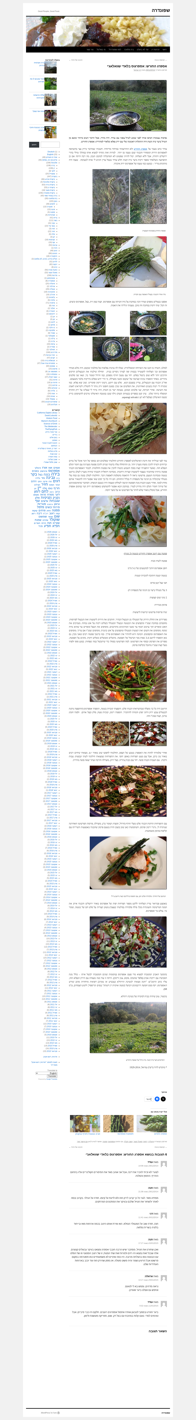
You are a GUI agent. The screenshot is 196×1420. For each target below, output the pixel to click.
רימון (34, 513)
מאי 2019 (53, 749)
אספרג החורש (140, 149)
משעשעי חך (52, 371)
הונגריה (52, 311)
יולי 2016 (53, 840)
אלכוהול (54, 163)
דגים (55, 251)
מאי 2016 (53, 845)
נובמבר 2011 (52, 993)
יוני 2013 (53, 941)
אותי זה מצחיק (51, 157)
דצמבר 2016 (52, 826)
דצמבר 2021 (52, 672)
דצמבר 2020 (52, 705)
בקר (53, 223)
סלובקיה (52, 330)
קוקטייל (52, 174)
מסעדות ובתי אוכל (48, 363)
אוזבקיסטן (51, 278)
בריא (55, 218)
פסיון (49, 511)
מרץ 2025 (53, 576)
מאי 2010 (53, 1043)
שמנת (38, 520)
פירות (55, 380)
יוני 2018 (53, 776)
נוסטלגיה (53, 374)
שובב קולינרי (52, 459)
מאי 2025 (53, 570)
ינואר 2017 (53, 823)
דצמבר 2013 (52, 925)
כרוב (57, 491)
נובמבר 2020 (52, 708)
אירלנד (52, 286)
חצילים (37, 485)
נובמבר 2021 (52, 675)
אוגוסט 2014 (52, 903)
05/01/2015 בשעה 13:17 (148, 1280)
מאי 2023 (53, 631)
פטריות (42, 504)
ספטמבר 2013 (51, 933)
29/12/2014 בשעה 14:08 (148, 1166)
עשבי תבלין (128, 1142)
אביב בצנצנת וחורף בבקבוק (87, 1134)
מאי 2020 (53, 724)
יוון (54, 317)
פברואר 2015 (52, 886)
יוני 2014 (53, 908)
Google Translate (51, 1079)
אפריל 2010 (52, 1046)
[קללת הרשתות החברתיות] (50, 100)
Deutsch (51, 152)
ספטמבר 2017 (51, 801)
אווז (50, 467)
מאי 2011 (53, 1010)
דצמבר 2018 (52, 760)
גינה (55, 248)
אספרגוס (111, 1142)
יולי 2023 (53, 625)
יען (54, 237)
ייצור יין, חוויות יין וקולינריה (47, 448)
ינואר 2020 (53, 735)
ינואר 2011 (53, 1021)
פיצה (53, 209)
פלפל (40, 507)
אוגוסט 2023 (52, 623)
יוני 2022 (53, 656)
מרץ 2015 (53, 884)
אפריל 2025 (52, 573)
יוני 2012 (53, 974)
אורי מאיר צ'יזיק (51, 432)
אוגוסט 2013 (52, 936)
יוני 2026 (53, 537)
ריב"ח (45, 513)
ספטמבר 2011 (51, 999)
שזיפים (45, 520)
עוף (53, 242)
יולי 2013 (53, 939)
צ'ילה (53, 338)
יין (54, 168)
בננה (47, 474)
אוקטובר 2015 (51, 864)
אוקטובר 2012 (51, 963)
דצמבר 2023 (52, 612)
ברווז (58, 478)
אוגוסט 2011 (52, 1002)
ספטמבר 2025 (51, 562)
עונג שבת (53, 454)
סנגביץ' (50, 207)
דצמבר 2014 (52, 892)
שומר (50, 516)
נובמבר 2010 (52, 1026)
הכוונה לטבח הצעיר (49, 443)
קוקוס (34, 510)
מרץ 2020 (53, 730)
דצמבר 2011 (52, 991)
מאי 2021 (53, 691)
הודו (53, 229)
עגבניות (54, 500)
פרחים (54, 385)
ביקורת (54, 176)
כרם (55, 267)
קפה (58, 513)
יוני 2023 (53, 628)
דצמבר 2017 (52, 793)
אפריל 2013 (52, 947)
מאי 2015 (53, 878)
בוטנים (35, 471)
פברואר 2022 (52, 667)
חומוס (51, 485)
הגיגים (54, 253)
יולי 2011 (53, 1004)
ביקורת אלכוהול (49, 182)
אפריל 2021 (52, 694)
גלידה (53, 391)
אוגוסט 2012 (52, 969)
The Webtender (50, 426)
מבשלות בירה (50, 360)
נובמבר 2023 (52, 614)
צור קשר (90, 49)
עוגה (53, 393)
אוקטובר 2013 (51, 930)
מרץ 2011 (53, 1015)
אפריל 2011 (52, 1013)
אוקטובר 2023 (51, 617)
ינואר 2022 (53, 669)
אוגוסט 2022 (52, 653)
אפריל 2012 (52, 980)
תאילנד (52, 349)
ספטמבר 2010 (51, 1032)
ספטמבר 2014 (51, 900)
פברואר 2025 (52, 579)
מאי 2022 (53, 658)
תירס (43, 523)
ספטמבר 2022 (51, 650)
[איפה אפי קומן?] (50, 116)
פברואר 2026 (52, 548)
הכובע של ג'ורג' (76, 60)
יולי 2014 (53, 906)
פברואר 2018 (52, 787)
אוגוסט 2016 (52, 837)
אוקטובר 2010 (51, 1029)
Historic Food (51, 418)
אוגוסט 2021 (52, 683)
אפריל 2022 (52, 661)
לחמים (52, 204)
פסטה (105, 1142)
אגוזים (56, 467)
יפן (54, 319)
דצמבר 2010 (52, 1024)
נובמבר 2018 (52, 763)
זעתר (57, 485)
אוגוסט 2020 (52, 716)
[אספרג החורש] (152, 1123)
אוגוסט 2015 (52, 870)
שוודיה (52, 347)
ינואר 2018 (53, 790)
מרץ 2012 (53, 982)
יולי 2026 (53, 535)
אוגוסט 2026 (52, 532)
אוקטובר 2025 (51, 559)
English (50, 154)
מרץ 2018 (53, 785)
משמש (36, 495)
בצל (40, 474)
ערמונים (50, 504)
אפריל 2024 (52, 601)
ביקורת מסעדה (49, 193)
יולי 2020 (53, 719)
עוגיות (53, 396)
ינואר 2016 (53, 856)
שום (57, 516)
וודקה (45, 481)
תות (49, 523)
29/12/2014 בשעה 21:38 (148, 1192)
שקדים (56, 523)
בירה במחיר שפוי (50, 196)
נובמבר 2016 (52, 829)
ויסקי (40, 481)
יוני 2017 (53, 809)
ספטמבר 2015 (51, 867)
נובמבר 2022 (52, 645)
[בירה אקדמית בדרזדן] (50, 67)
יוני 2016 (53, 842)
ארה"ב (52, 295)
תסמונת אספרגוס (126, 1134)
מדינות (54, 275)
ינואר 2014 (53, 922)
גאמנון (54, 440)
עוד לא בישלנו (143, 49)
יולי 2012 (53, 971)
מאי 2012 (53, 977)
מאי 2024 (53, 598)
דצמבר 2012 (52, 958)
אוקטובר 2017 (51, 798)
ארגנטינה (51, 292)
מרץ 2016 (53, 851)
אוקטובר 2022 (51, 647)
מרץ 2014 (53, 917)
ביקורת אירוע (50, 179)
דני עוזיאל (137, 70)
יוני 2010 (53, 1040)
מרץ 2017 (53, 818)
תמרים (37, 523)
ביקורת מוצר (50, 190)
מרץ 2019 (53, 754)
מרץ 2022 (53, 664)
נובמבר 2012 (52, 960)
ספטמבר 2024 (51, 590)
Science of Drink (50, 424)
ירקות (145, 1142)
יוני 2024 (53, 595)
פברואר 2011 (52, 1018)
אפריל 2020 (52, 727)
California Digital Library (47, 413)
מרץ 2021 (53, 697)
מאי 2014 (53, 911)
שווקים (52, 366)
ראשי (164, 49)
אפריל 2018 (52, 782)
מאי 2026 (53, 540)
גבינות (55, 245)
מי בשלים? (101, 49)
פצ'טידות (51, 215)
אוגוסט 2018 (52, 771)
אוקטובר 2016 (51, 831)
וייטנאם (52, 314)
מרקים (54, 369)
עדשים (44, 501)
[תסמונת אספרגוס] (118, 1123)
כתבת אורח (53, 270)
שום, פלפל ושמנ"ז (50, 462)
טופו (50, 488)
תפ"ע (47, 526)
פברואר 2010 (52, 1051)
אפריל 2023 (52, 634)
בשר (55, 220)
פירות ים (54, 382)
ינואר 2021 (53, 702)
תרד (40, 526)
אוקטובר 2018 (51, 765)
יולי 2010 (53, 1037)
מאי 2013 (53, 944)
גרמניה (52, 303)
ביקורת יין (51, 187)
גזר (43, 478)
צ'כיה (53, 341)
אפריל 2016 (52, 848)
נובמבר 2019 (52, 738)
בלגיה (53, 300)
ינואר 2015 (53, 889)
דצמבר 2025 (52, 554)
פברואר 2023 (52, 636)
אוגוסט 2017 (52, 804)
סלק (37, 497)
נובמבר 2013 (52, 928)
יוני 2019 (53, 746)
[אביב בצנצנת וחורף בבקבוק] (85, 1123)
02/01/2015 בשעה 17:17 (148, 1243)
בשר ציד (52, 226)
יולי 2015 (53, 873)
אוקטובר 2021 (51, 677)
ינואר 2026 (53, 551)
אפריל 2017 (52, 815)
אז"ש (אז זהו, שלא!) (49, 160)
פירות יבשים (52, 507)
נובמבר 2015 (52, 862)
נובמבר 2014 (52, 895)
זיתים (33, 481)
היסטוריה (53, 256)
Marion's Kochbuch (49, 421)
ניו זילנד (52, 327)
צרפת (53, 344)
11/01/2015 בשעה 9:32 (148, 1306)
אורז (44, 467)
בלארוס (52, 297)
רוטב (52, 513)
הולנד (53, 308)
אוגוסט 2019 (52, 743)
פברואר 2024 (52, 606)
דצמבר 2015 (52, 859)
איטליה (151, 1142)
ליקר (53, 171)
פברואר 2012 (52, 985)
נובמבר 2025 (52, 557)
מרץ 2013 (53, 949)
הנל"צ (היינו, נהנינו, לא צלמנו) (45, 259)
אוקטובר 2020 (51, 710)
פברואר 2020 (52, 732)
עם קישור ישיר (82, 1142)
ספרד (53, 333)
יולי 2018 (53, 774)
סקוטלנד (51, 336)
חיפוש (34, 145)
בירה (53, 165)
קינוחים (54, 388)
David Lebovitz (51, 415)
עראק (57, 504)
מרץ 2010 (53, 1048)
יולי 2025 (53, 565)
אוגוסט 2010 (52, 1035)
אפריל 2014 (52, 914)
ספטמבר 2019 (51, 741)
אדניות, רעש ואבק (50, 1057)
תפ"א (56, 526)
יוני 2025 (53, 568)
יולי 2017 (53, 807)
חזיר (53, 231)
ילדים (55, 262)
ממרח (50, 494)
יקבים (53, 358)
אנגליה (52, 289)
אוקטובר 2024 (51, 587)
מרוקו (53, 325)
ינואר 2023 (53, 639)
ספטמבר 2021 (51, 680)
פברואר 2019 (52, 757)
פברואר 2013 (52, 952)
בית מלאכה (129, 49)
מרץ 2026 (53, 546)
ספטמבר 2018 (51, 768)
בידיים (55, 435)
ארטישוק (43, 471)
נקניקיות (52, 240)
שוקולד (52, 399)
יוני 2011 (53, 1007)
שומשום (43, 516)
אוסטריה (51, 281)
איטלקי (38, 468)
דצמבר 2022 (52, 642)
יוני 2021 (53, 688)
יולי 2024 (53, 592)
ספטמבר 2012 (51, 966)
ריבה (39, 513)
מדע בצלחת (52, 451)
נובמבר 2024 (52, 584)
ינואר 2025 (53, 581)
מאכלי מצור (138, 1142)
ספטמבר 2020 (51, 713)
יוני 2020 (53, 721)
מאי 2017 (53, 812)
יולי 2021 (53, 686)
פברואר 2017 (52, 820)
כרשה (52, 492)
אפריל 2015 (52, 881)
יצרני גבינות (50, 355)
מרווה (43, 494)
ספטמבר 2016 (51, 834)
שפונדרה (161, 10)
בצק (55, 201)
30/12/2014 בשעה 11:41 (148, 1217)
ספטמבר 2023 (51, 620)
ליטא (53, 322)
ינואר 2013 (53, 955)
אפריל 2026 (52, 543)
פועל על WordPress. (49, 1413)
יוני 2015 (53, 875)
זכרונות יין (155, 49)
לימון (37, 491)
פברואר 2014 (52, 919)
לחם (44, 491)
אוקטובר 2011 (51, 996)
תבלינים (54, 404)
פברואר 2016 (52, 853)
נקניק (56, 497)
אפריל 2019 (52, 752)
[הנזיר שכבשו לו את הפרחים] (50, 84)
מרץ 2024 (53, 603)
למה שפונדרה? (115, 49)
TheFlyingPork (51, 429)
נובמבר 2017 (52, 796)
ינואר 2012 (53, 988)
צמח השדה (52, 457)
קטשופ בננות (161, 60)
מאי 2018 (53, 779)
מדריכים (54, 352)
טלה (53, 234)
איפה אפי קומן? (38, 111)
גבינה (50, 477)
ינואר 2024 (53, 609)
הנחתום (54, 446)
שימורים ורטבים (51, 402)
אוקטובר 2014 (51, 897)
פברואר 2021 (52, 699)
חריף (57, 488)
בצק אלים (53, 437)
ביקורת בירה (50, 185)
